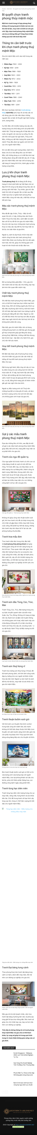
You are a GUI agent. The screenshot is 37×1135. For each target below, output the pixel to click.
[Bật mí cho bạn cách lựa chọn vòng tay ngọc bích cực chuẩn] (7, 1085)
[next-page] (6, 1092)
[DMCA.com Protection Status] (18, 1127)
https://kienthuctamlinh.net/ (25, 1124)
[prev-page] (3, 1092)
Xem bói (9, 9)
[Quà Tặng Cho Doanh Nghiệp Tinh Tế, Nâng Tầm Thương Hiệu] (7, 1065)
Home (4, 9)
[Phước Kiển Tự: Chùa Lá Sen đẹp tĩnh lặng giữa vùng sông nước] (7, 1075)
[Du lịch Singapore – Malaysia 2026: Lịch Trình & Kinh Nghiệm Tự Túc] (7, 1055)
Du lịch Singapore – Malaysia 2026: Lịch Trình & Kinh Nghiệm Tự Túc (23, 1055)
